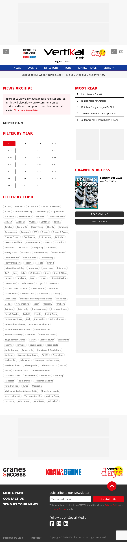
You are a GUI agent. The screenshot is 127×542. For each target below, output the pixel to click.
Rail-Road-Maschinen (14, 324)
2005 (39, 178)
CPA (35, 232)
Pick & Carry (51, 314)
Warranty (9, 401)
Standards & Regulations (49, 350)
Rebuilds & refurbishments (17, 329)
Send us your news (20, 504)
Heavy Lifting (47, 257)
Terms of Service (58, 509)
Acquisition (33, 206)
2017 (39, 157)
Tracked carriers (12, 375)
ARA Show (9, 216)
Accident (19, 206)
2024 (54, 143)
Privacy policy (13, 537)
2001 (39, 185)
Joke (23, 273)
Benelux (8, 226)
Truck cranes (24, 380)
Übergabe (37, 385)
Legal (32, 278)
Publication (39, 319)
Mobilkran (61, 298)
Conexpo (25, 232)
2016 (54, 157)
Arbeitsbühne (25, 216)
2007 (9, 178)
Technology (58, 355)
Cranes (45, 232)
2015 (9, 164)
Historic (28, 262)
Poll (28, 319)
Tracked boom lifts (41, 370)
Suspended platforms (28, 355)
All (9, 143)
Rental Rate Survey (13, 334)
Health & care (29, 257)
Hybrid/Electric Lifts (14, 267)
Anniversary (42, 211)
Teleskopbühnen (12, 365)
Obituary (47, 303)
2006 (24, 178)
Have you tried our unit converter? (84, 74)
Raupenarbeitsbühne (39, 324)
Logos (40, 283)
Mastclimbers (11, 293)
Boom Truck (37, 226)
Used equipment (12, 396)
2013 (39, 164)
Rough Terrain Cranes (14, 339)
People (37, 314)
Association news (56, 216)
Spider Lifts (27, 350)
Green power (58, 252)
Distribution (45, 237)
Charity (50, 226)
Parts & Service (11, 314)
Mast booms (39, 288)
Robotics (31, 334)
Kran (47, 273)
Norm (36, 303)
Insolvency (48, 267)
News (17, 67)
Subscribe (108, 499)
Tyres (25, 385)
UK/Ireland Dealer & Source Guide (20, 391)
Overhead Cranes (59, 309)
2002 (24, 185)
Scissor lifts (63, 339)
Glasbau (25, 252)
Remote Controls (42, 329)
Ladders (8, 278)
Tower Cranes (21, 370)
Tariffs (45, 355)
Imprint (36, 537)
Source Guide (36, 344)
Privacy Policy (112, 505)
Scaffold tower (47, 339)
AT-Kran (8, 221)
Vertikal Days (52, 396)
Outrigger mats (39, 309)
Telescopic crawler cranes (47, 360)
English (58, 61)
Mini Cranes (10, 298)
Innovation (33, 267)
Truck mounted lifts (44, 380)
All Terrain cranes (51, 206)
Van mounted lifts (33, 396)
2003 (9, 185)
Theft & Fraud (48, 365)
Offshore (60, 303)
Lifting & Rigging (58, 278)
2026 (24, 143)
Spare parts (52, 344)
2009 (39, 171)
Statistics (8, 355)
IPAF (6, 273)
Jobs (68, 67)
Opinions (8, 309)
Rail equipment (57, 319)
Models (7, 303)
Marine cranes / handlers (16, 288)
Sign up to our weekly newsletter (41, 74)
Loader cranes (26, 283)
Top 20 (62, 365)
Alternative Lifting (23, 211)
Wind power (24, 401)
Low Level (52, 283)
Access (7, 206)
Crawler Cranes (11, 237)
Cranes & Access (60, 232)
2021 (39, 150)
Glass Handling (41, 252)
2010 (24, 171)
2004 (54, 178)
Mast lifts (53, 288)
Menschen (43, 293)
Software (21, 344)
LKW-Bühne (9, 283)
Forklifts (52, 247)
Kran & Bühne (60, 273)
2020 (54, 150)
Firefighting (37, 247)
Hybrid (50, 262)
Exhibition (59, 242)
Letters (42, 278)
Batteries (45, 221)
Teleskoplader (31, 365)
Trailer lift (45, 375)
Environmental (33, 242)
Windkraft (39, 401)
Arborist (40, 216)
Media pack (99, 221)
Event (47, 242)
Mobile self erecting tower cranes (36, 298)
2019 (9, 157)
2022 (24, 150)
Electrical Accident (13, 242)
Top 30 (7, 370)
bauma (57, 221)
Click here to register (26, 110)
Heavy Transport (12, 262)
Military (56, 293)
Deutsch (68, 61)
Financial (23, 247)
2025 (39, 143)
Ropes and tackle (47, 334)
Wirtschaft (53, 401)
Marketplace (87, 67)
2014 (24, 164)
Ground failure (11, 257)
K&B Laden (35, 273)
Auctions (20, 221)
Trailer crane (30, 375)
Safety (32, 339)
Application (58, 211)
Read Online (99, 214)
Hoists (40, 262)
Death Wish (29, 237)
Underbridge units (50, 391)
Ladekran (21, 278)
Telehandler (10, 360)
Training (59, 375)
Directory (51, 67)
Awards (32, 221)
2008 (54, 171)
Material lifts (28, 293)
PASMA (26, 314)
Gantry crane (10, 252)
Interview (61, 267)
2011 (9, 171)
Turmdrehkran (11, 385)
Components (10, 232)
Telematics (25, 360)
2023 (9, 150)
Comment (63, 226)
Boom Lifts (22, 226)
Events (32, 67)
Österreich (23, 309)
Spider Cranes (11, 350)
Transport (9, 380)
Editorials (59, 237)
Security (8, 344)
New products (22, 303)
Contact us (13, 499)
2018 (24, 157)
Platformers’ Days (13, 319)
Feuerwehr (9, 247)
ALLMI (7, 211)
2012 (54, 164)
